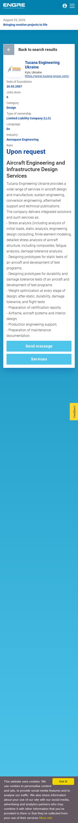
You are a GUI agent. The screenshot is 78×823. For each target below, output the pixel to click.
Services (39, 359)
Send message (39, 346)
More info (45, 818)
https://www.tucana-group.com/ (47, 76)
